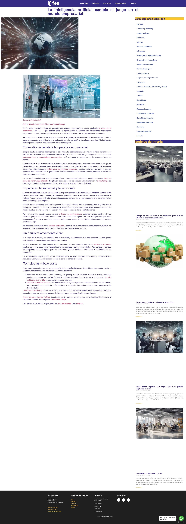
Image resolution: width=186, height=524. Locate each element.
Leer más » (139, 230)
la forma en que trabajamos (70, 214)
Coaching (140, 127)
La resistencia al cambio (101, 244)
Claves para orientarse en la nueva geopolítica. (155, 302)
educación (107, 3)
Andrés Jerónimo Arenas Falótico (36, 124)
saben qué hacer (29, 157)
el (102, 181)
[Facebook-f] (118, 500)
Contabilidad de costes (145, 113)
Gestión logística (143, 33)
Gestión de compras (144, 69)
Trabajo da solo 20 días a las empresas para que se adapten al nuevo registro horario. (159, 217)
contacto (133, 3)
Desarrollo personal (144, 131)
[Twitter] (123, 500)
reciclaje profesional (56, 226)
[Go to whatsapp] (181, 518)
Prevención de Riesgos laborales (149, 55)
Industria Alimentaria (144, 46)
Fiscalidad (140, 104)
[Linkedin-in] (128, 500)
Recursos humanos (144, 109)
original (80, 304)
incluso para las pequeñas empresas (62, 169)
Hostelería (140, 38)
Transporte (141, 82)
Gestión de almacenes (145, 64)
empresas (95, 3)
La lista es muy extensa (32, 290)
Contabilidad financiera (145, 118)
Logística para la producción (147, 78)
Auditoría (140, 91)
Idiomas (140, 42)
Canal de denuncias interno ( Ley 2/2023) (152, 87)
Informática (141, 51)
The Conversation (64, 304)
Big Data (140, 24)
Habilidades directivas (145, 122)
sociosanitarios (120, 3)
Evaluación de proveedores (147, 60)
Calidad (139, 96)
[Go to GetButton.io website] (181, 522)
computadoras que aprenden (50, 157)
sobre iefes (84, 3)
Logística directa (143, 73)
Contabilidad (141, 100)
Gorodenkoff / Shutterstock (32, 120)
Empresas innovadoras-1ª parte (149, 473)
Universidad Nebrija (57, 124)
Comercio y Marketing (145, 29)
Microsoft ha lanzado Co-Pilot (38, 283)
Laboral (139, 136)
